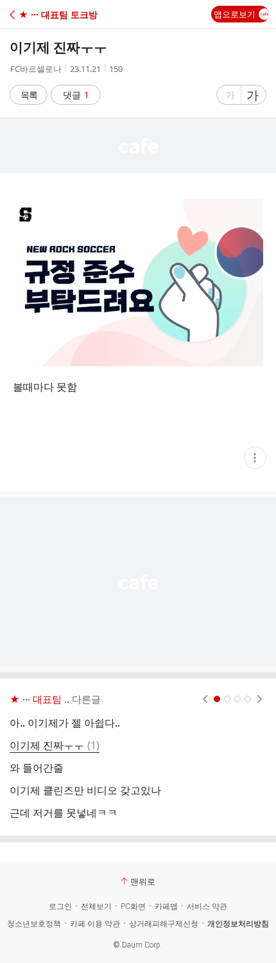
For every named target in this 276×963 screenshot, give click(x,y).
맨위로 (142, 881)
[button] (66, 14)
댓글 (76, 95)
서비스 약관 (207, 906)
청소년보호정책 (34, 923)
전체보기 (96, 906)
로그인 (60, 906)
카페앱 (166, 906)
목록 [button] (29, 95)
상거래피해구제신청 (163, 923)
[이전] (205, 699)
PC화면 (133, 906)
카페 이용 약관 (95, 923)
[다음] (259, 699)
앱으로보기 (234, 14)
